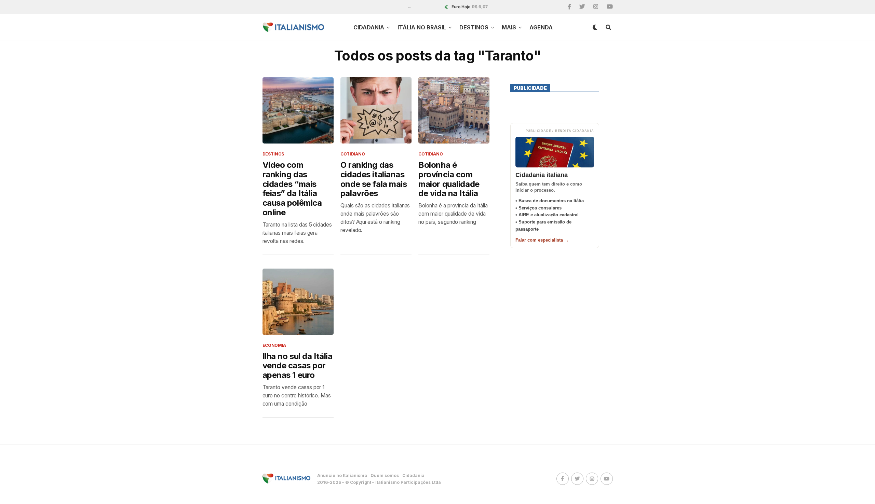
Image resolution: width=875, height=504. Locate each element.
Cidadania (368, 27)
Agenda (541, 27)
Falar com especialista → (542, 240)
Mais (509, 27)
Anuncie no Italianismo (342, 475)
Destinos (473, 27)
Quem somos (385, 475)
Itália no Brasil (422, 27)
